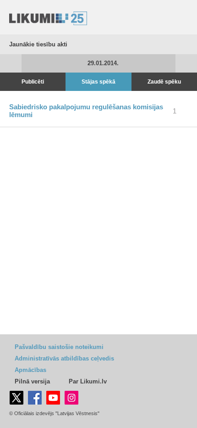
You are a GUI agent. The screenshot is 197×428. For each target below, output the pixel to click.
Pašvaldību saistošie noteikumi (59, 347)
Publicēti (33, 82)
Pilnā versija (32, 381)
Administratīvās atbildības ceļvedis (64, 358)
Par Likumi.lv (88, 381)
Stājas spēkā (98, 82)
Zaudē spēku (164, 82)
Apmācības (30, 369)
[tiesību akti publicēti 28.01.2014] (11, 63)
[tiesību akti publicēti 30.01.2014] (186, 63)
